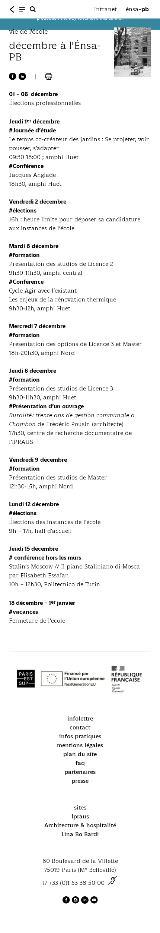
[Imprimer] (48, 76)
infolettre (80, 718)
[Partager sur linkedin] (22, 76)
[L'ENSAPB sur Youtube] (94, 902)
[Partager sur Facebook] (12, 76)
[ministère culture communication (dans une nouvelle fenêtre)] (112, 883)
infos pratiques (80, 736)
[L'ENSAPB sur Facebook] (67, 902)
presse (80, 781)
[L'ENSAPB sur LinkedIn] (85, 902)
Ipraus (80, 816)
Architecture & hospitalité (80, 825)
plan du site (80, 754)
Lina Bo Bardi (80, 834)
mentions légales (80, 745)
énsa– (137, 9)
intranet (105, 9)
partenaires (80, 772)
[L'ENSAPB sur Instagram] (76, 902)
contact (80, 727)
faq (80, 763)
